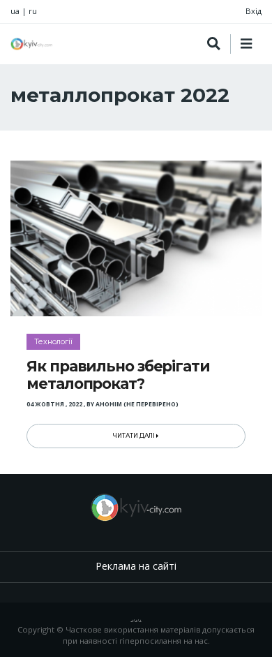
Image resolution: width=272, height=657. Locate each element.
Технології (53, 341)
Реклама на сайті (136, 566)
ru (33, 11)
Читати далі (134, 435)
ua (15, 11)
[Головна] (31, 44)
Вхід (253, 11)
